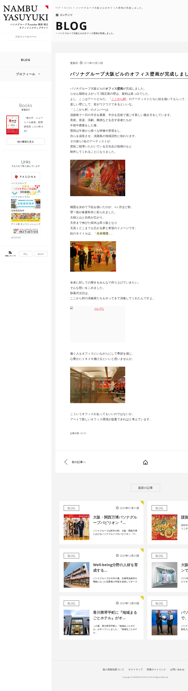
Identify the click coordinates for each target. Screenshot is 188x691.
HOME (145, 462)
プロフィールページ (26, 36)
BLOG (25, 60)
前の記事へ (79, 462)
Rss (26, 254)
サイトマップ (135, 669)
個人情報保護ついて (113, 669)
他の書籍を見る (25, 141)
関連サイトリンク (156, 669)
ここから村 (118, 99)
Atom (41, 254)
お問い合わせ (177, 669)
